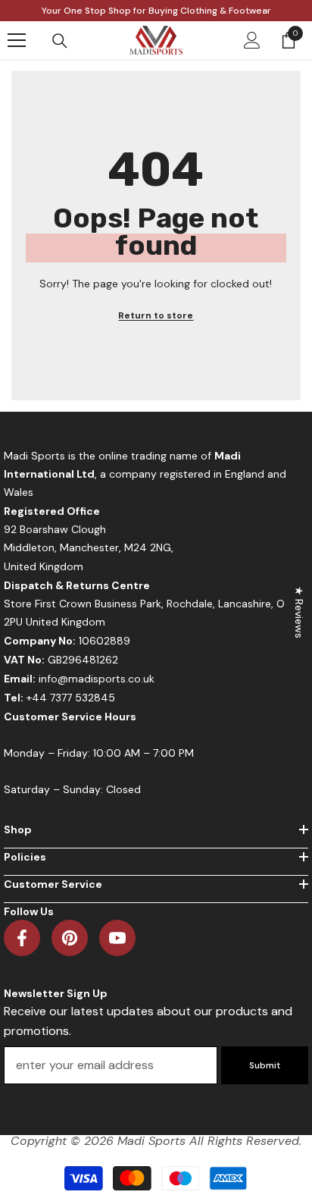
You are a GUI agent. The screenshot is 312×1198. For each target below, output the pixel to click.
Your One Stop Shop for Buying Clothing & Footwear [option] (156, 11)
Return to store (155, 315)
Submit (264, 1065)
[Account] (252, 40)
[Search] (60, 41)
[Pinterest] (69, 938)
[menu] (17, 40)
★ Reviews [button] (299, 612)
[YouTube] (117, 938)
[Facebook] (22, 938)
